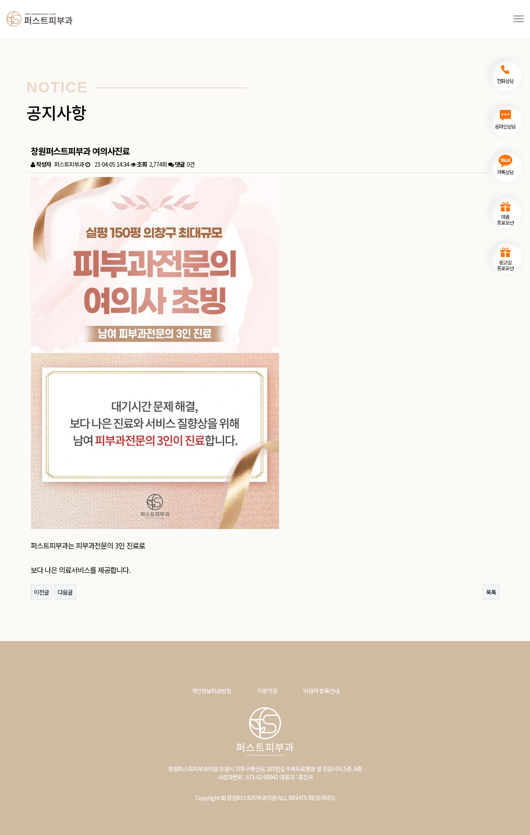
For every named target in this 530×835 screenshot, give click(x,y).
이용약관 (267, 691)
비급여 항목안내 (321, 691)
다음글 (65, 592)
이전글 (41, 592)
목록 (491, 592)
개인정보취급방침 (211, 691)
